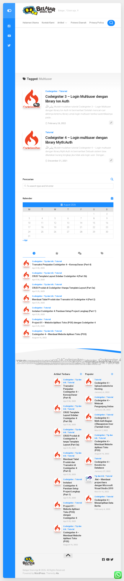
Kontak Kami (48, 22)
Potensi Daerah (78, 22)
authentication (42, 360)
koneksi (65, 362)
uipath (38, 364)
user (77, 364)
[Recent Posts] (34, 253)
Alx (57, 573)
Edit (46, 362)
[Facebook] (9, 26)
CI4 (59, 360)
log (72, 362)
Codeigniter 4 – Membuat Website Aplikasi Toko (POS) (59, 334)
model (82, 362)
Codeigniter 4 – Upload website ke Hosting (104, 386)
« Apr (25, 240)
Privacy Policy (96, 22)
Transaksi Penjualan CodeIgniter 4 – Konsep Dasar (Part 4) (61, 264)
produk (30, 363)
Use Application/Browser (66, 364)
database (34, 361)
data (27, 362)
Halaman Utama (31, 22)
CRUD (21, 361)
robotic (35, 363)
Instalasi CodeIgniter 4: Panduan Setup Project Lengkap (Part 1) (64, 311)
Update (44, 364)
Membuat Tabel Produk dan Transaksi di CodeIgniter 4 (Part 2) (63, 299)
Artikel (60, 22)
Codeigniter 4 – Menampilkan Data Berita (104, 503)
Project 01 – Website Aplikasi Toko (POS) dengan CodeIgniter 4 (64, 322)
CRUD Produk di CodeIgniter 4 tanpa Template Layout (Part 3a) (63, 288)
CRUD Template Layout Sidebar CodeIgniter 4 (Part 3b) (59, 276)
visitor (93, 364)
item (60, 362)
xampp (98, 364)
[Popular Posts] (56, 253)
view (89, 364)
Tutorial (63, 91)
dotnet (42, 362)
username (83, 364)
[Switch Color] (9, 10)
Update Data (52, 364)
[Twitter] (9, 45)
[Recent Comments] (79, 253)
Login (76, 361)
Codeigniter (51, 91)
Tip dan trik (49, 261)
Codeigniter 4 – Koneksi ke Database (102, 465)
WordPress (39, 573)
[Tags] (102, 253)
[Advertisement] (68, 50)
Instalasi (53, 361)
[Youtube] (9, 36)
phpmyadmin (22, 363)
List (69, 362)
